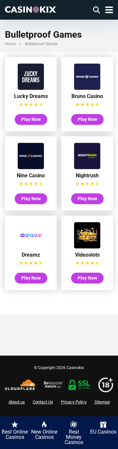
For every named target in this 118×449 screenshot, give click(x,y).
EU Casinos (103, 432)
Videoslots (87, 255)
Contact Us (43, 402)
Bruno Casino (87, 96)
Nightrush (87, 175)
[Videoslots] (87, 247)
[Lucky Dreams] (31, 88)
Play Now (31, 119)
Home (10, 44)
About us (17, 402)
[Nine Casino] (31, 167)
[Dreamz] (31, 247)
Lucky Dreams (31, 96)
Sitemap (102, 402)
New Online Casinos (44, 434)
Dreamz (31, 255)
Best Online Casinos (15, 434)
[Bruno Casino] (87, 88)
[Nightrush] (87, 167)
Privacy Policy (74, 402)
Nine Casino (31, 175)
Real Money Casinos (74, 437)
